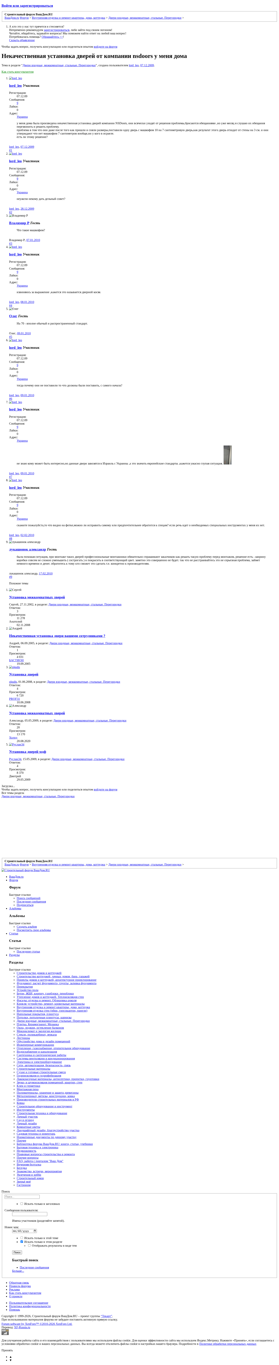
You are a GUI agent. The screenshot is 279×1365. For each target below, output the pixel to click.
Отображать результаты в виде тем (54, 1245)
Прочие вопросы (28, 1157)
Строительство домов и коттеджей (39, 973)
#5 (10, 336)
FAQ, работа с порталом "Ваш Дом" (40, 1161)
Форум (13, 880)
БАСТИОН (16, 660)
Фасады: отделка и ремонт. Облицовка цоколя (46, 1000)
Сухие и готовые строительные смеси (41, 1072)
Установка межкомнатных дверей (37, 597)
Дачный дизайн (27, 1123)
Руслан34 (15, 759)
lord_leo (134, 65)
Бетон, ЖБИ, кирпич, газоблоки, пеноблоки (45, 993)
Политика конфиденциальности (30, 1306)
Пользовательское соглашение (28, 1302)
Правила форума (20, 1286)
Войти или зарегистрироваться (27, 6)
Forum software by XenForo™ (37, 1323)
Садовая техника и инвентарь (36, 1133)
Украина (22, 116)
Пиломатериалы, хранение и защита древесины (48, 1092)
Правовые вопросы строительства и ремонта (46, 1154)
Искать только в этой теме (41, 1238)
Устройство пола (27, 990)
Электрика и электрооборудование (39, 1062)
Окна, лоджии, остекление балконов (40, 1027)
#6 (10, 398)
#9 (10, 576)
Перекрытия (25, 986)
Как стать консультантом (18, 71)
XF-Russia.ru (22, 1327)
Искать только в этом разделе (43, 1241)
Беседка (22, 1168)
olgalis (13, 681)
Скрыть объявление (22, 40)
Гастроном (24, 1185)
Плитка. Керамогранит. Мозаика (38, 1024)
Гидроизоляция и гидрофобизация (39, 1075)
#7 (10, 476)
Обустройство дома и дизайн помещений (43, 1041)
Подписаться (25, 905)
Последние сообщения (31, 901)
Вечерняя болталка (29, 1164)
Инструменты (26, 1109)
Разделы (14, 955)
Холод (13, 737)
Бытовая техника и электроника (37, 1147)
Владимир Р (19, 223)
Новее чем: (12, 1227)
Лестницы (23, 1038)
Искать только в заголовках (42, 1203)
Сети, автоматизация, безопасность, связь (44, 1065)
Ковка (20, 1103)
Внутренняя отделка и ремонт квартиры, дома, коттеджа (53, 1007)
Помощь (14, 1309)
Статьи (13, 933)
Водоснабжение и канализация (37, 1051)
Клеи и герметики (28, 1085)
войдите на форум (105, 46)
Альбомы (15, 908)
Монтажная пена (28, 1089)
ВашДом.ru (16, 876)
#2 (10, 212)
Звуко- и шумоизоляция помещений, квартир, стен (49, 1082)
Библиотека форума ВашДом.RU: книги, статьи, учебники (55, 1144)
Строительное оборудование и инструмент (44, 1106)
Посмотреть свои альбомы (34, 930)
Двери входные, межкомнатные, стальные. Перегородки (59, 65)
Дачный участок (27, 1116)
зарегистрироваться (56, 30)
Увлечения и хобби (29, 1174)
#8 (10, 538)
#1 (10, 150)
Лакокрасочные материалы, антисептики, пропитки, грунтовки (58, 1079)
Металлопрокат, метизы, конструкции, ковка (46, 1096)
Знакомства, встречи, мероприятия (39, 1171)
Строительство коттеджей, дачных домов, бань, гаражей (53, 976)
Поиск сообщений (28, 898)
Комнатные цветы (28, 1126)
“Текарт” (106, 1316)
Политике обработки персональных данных (227, 1343)
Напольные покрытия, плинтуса (38, 1014)
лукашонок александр (27, 549)
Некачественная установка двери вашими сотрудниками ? (57, 636)
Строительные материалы (33, 1068)
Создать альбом (27, 926)
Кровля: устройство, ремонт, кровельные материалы (51, 1003)
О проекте (15, 1296)
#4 (10, 305)
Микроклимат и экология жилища (39, 1031)
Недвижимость (26, 1150)
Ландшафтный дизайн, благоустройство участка (48, 1130)
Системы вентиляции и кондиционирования (46, 1058)
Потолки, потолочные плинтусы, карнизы (44, 1017)
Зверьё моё (24, 1181)
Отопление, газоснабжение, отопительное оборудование (53, 1048)
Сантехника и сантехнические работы (41, 1055)
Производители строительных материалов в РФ (48, 1099)
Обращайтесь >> (52, 36)
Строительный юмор (30, 1178)
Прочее (21, 1140)
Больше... (18, 1270)
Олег (13, 316)
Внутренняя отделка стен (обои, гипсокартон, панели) (52, 1010)
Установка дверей (23, 674)
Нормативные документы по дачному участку (46, 1137)
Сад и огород (25, 1120)
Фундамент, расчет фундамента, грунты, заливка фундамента (56, 983)
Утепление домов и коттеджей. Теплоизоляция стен (50, 997)
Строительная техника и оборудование (42, 1113)
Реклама (14, 1289)
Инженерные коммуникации (35, 1044)
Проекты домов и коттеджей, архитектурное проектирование (56, 979)
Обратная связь (19, 1282)
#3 (10, 243)
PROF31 (14, 698)
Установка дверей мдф (27, 752)
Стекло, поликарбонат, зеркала (37, 1034)
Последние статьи (28, 951)
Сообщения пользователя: (21, 1210)
